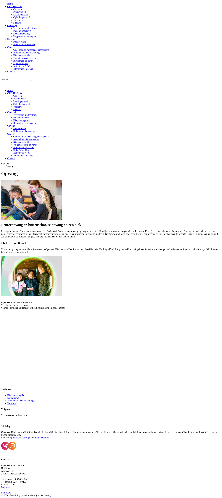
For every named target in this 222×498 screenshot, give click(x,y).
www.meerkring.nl (22, 437)
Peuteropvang (19, 128)
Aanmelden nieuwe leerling (26, 139)
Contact (11, 158)
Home (10, 90)
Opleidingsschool (21, 104)
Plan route (6, 492)
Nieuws (17, 109)
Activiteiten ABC (21, 153)
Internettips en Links (23, 155)
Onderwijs (12, 112)
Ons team (17, 96)
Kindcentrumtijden (22, 142)
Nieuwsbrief (13, 398)
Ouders (10, 134)
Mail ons (5, 487)
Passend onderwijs (22, 117)
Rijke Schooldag (21, 150)
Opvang (11, 125)
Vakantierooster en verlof (25, 144)
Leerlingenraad (20, 101)
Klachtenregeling (21, 120)
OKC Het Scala (14, 93)
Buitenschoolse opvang (24, 131)
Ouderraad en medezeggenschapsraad (31, 136)
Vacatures (18, 106)
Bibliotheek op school (23, 147)
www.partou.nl (42, 437)
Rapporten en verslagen (24, 123)
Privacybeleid (19, 98)
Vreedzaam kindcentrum (25, 115)
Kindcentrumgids (15, 395)
